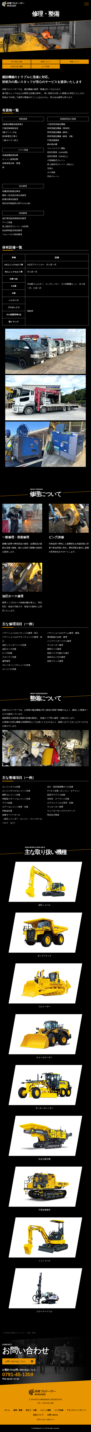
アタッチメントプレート (76, 1410)
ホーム (7, 1410)
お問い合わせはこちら (15, 1361)
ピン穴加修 (45, 66)
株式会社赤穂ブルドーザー (13, 4)
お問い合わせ (52, 1415)
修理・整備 (17, 1410)
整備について (74, 62)
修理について (45, 62)
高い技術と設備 (16, 62)
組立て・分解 (31, 1410)
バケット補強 (45, 1410)
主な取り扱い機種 (16, 66)
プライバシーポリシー (45, 1420)
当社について (38, 1415)
